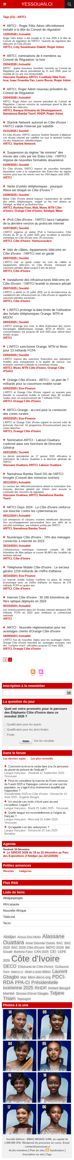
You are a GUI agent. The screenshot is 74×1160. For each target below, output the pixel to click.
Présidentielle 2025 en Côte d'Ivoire (26, 793)
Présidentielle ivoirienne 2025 (30, 985)
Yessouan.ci (37, 4)
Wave (59, 210)
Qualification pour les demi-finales (28, 729)
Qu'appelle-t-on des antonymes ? (28, 827)
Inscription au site (33, 1154)
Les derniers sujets (14, 758)
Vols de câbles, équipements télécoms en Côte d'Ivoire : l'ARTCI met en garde (34, 251)
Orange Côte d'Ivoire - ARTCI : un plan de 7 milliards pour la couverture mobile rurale (36, 382)
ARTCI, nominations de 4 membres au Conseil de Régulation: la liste (32, 57)
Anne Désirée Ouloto (40, 943)
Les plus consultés (42, 758)
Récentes (8, 871)
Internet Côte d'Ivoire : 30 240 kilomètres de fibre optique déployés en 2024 (36, 599)
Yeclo (7, 923)
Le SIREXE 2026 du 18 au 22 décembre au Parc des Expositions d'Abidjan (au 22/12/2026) (35, 854)
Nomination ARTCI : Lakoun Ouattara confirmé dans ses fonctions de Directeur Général (32, 443)
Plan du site (37, 1150)
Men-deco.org (39, 977)
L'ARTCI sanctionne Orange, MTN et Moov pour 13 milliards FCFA (35, 348)
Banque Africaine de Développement (37, 110)
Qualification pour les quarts (24, 724)
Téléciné (9, 917)
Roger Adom (55, 47)
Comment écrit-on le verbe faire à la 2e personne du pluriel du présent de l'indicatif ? (36, 768)
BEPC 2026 (55, 947)
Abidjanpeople (13, 898)
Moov (43, 207)
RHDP (41, 113)
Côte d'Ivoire (21, 240)
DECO (10, 966)
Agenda (9, 844)
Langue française (15, 772)
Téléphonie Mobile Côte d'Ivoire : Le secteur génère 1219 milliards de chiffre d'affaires (36, 569)
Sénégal (48, 210)
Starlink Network (24, 143)
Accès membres (18, 1150)
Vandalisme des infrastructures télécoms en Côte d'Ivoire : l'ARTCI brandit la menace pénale (37, 281)
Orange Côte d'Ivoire (28, 210)
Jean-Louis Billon (38, 972)
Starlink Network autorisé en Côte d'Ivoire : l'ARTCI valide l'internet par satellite (35, 124)
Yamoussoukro (42, 240)
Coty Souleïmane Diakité (29, 47)
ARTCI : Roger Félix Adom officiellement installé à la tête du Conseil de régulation (33, 27)
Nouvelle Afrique (14, 910)
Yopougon (24, 999)
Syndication (57, 1150)
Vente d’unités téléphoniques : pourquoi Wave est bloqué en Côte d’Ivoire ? (32, 188)
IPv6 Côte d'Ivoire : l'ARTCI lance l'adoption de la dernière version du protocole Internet (36, 221)
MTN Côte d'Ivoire (34, 367)
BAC (60, 943)
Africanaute (11, 904)
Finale (10, 734)
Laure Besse (44, 80)
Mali (35, 207)
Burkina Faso (22, 207)
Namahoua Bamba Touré (19, 113)
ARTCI (7, 47)
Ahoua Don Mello (29, 937)
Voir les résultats (44, 740)
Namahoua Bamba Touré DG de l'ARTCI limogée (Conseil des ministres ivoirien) (33, 476)
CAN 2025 (41, 952)
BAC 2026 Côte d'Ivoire (27, 947)
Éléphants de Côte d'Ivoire (36, 966)
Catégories (25, 871)
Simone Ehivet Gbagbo (32, 993)
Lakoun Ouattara (50, 465)
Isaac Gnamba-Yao (22, 80)
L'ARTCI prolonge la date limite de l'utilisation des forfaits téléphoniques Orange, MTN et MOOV (37, 313)
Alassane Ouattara (15, 77)
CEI (53, 952)
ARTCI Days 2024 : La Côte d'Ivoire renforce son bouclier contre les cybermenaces (36, 509)
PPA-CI (22, 982)
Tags (49, 1154)
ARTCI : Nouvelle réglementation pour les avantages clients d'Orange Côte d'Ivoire (34, 629)
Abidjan (9, 937)
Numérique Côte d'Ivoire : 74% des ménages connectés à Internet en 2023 (36, 539)
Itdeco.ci (17, 972)
